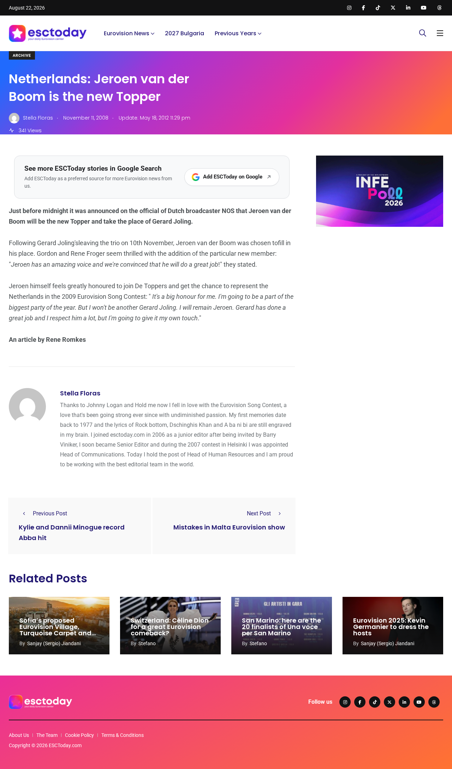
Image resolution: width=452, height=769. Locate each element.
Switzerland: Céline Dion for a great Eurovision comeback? (170, 626)
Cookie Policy (79, 735)
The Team (47, 735)
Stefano (147, 643)
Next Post (259, 513)
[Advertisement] (379, 286)
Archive (22, 55)
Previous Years (235, 33)
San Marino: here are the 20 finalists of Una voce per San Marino (281, 626)
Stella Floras (80, 393)
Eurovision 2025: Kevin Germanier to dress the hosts (391, 626)
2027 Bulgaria (184, 33)
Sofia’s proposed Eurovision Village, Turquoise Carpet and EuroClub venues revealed (55, 633)
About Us (19, 735)
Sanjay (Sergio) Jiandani (54, 643)
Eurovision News (126, 33)
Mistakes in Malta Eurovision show (229, 527)
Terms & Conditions (122, 735)
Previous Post (50, 513)
